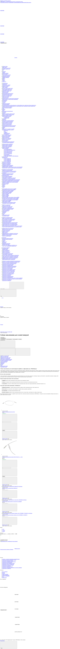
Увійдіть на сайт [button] (4, 438)
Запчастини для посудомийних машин (8, 270)
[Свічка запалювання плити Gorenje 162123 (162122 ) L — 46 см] (31, 447)
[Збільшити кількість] (9, 426)
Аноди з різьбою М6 (7, 160)
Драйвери (5, 132)
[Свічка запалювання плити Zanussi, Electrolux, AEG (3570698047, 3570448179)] (31, 513)
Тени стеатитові (6, 154)
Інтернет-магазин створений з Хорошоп (6, 549)
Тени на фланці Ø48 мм (8, 149)
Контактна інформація (21, 2)
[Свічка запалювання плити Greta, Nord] (31, 403)
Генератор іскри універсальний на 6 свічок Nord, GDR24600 (12, 501)
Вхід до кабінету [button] (5, 571)
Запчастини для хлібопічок (6, 280)
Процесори (6, 130)
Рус (2, 297)
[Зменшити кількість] (9, 417)
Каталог (1, 2)
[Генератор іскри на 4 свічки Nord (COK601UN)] (31, 486)
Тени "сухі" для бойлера (8, 153)
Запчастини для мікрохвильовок (7, 277)
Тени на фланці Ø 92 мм (8, 152)
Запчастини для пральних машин (7, 265)
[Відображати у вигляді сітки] (7, 352)
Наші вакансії (29, 2)
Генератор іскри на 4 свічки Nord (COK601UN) (9, 488)
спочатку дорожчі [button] (15, 339)
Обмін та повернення (14, 2)
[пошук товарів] (16, 285)
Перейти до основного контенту (5, 0)
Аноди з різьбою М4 (7, 158)
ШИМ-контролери (7, 133)
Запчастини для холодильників (7, 268)
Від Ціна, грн (2, 533)
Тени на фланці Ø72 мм (8, 155)
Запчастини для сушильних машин (7, 273)
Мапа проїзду (2, 640)
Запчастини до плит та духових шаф (8, 564)
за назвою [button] (20, 339)
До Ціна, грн (10, 533)
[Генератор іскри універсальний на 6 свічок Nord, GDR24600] (31, 499)
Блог (26, 2)
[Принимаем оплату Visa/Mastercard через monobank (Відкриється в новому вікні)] (8, 541)
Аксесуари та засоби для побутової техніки (9, 263)
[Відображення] (7, 344)
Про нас (4, 2)
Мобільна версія (17, 548)
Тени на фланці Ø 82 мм (8, 151)
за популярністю (3, 338)
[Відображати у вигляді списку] (22, 352)
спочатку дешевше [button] (9, 339)
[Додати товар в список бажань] (9, 434)
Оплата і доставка (8, 2)
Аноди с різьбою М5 (7, 159)
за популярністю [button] (3, 339)
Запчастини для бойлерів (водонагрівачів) (9, 561)
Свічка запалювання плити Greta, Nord (8, 411)
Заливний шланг (6, 117)
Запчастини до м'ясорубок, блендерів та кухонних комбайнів (12, 278)
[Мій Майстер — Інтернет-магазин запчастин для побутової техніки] (5, 538)
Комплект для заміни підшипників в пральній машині (11, 559)
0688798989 (2, 10)
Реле (5, 131)
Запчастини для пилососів (6, 275)
